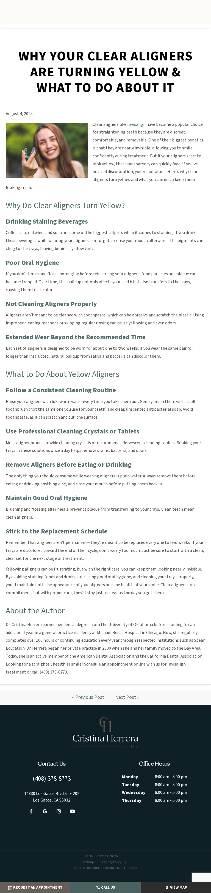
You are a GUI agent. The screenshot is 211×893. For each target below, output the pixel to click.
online (140, 664)
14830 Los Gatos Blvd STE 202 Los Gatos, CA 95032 (51, 797)
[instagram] (58, 811)
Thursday (131, 800)
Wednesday (133, 792)
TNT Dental (129, 868)
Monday (130, 777)
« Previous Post (88, 697)
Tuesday (130, 785)
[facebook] (31, 811)
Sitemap (88, 862)
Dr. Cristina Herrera (24, 625)
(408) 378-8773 (52, 778)
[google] (44, 811)
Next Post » (127, 697)
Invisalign (136, 124)
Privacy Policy (111, 862)
